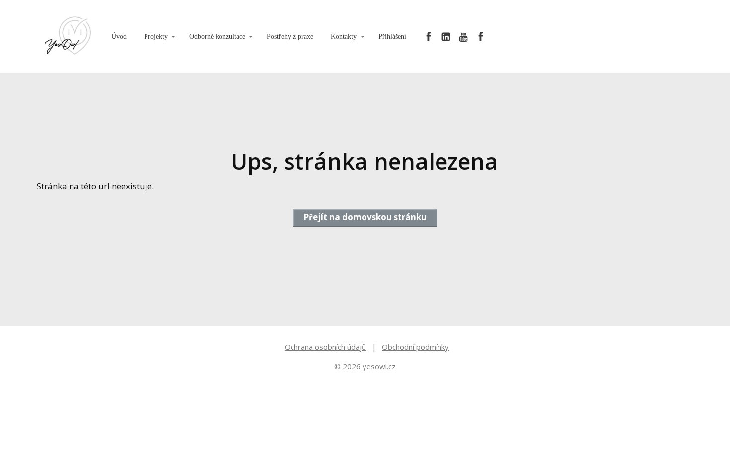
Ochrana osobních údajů (325, 347)
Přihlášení (392, 36)
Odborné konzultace (217, 36)
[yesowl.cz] (68, 36)
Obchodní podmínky (415, 347)
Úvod (119, 36)
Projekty (156, 36)
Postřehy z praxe (290, 36)
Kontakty (344, 36)
